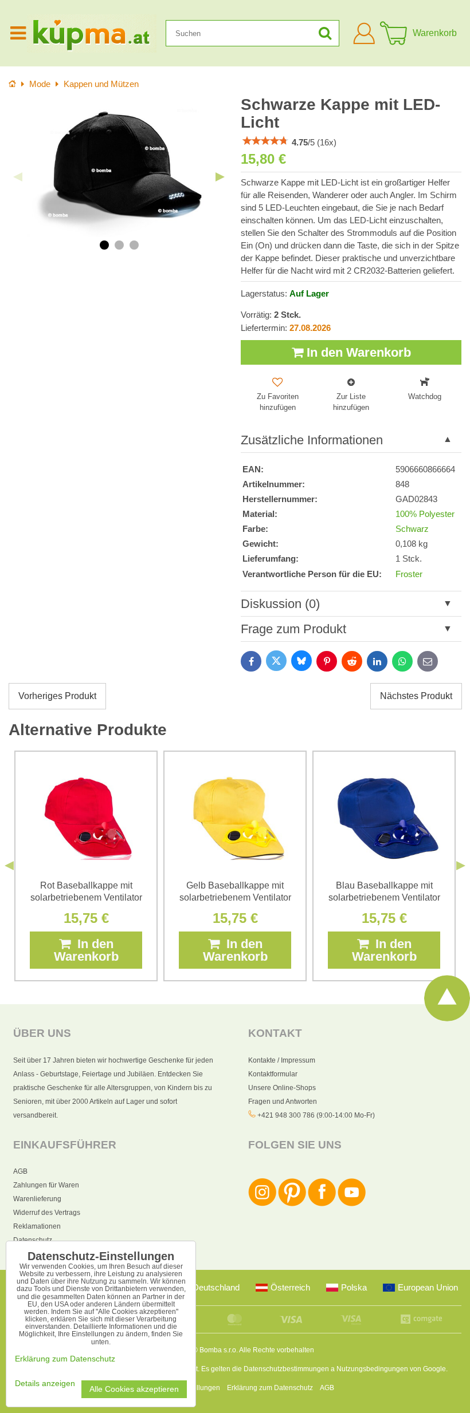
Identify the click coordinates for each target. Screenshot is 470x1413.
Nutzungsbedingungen (372, 1369)
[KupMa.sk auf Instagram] (262, 1204)
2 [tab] (119, 245)
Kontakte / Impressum (281, 1060)
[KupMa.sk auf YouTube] (352, 1204)
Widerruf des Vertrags (46, 1213)
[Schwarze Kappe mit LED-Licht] (119, 168)
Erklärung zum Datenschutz (270, 1388)
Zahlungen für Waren (46, 1185)
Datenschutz (32, 1240)
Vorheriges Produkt (57, 696)
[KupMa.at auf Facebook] (322, 1204)
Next (220, 177)
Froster (408, 574)
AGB (20, 1171)
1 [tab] (104, 245)
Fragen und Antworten (282, 1102)
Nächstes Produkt (416, 696)
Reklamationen (37, 1226)
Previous (18, 177)
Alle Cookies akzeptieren (134, 1389)
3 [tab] (134, 245)
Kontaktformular (272, 1074)
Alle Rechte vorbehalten (276, 1350)
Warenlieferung (37, 1199)
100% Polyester (425, 514)
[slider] (265, 140)
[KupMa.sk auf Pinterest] (292, 1204)
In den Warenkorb (357, 352)
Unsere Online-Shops (282, 1088)
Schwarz (412, 529)
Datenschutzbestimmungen (286, 1369)
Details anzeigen (45, 1383)
